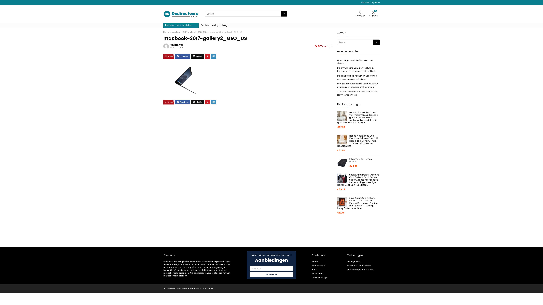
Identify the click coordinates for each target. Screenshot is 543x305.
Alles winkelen (318, 265)
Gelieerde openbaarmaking (360, 269)
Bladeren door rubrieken (178, 25)
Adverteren (317, 273)
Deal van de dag (209, 25)
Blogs (225, 25)
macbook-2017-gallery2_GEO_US (189, 32)
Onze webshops (320, 277)
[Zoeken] (284, 14)
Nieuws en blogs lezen (370, 2)
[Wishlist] (360, 12)
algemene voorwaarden (359, 265)
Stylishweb (177, 44)
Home (166, 32)
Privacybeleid (353, 261)
